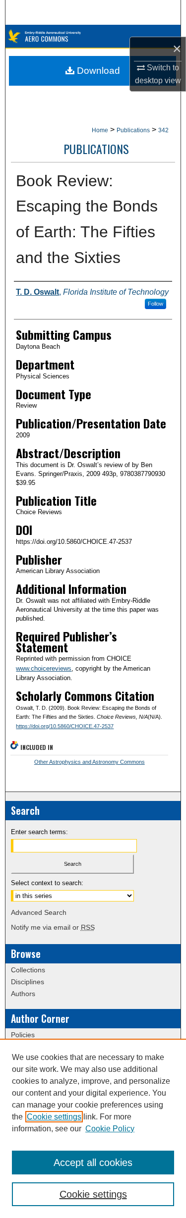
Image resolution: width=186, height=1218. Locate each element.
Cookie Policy (109, 1128)
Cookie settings (54, 1116)
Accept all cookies (93, 1162)
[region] (93, 1128)
